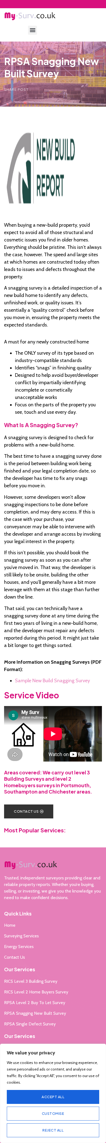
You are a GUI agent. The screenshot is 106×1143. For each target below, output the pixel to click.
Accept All (53, 1097)
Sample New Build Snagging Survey (52, 681)
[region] (53, 1093)
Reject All (53, 1130)
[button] (32, 30)
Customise (53, 1113)
